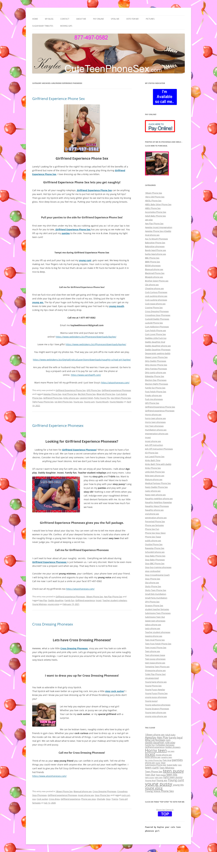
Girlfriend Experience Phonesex (58, 425)
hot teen (170, 751)
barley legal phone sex (155, 254)
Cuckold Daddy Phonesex (157, 319)
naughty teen (166, 757)
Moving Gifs (66, 26)
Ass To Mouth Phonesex (156, 238)
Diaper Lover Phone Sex (156, 357)
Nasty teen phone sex (155, 494)
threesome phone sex (155, 670)
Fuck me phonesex (154, 399)
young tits (178, 784)
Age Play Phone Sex (113, 596)
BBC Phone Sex (152, 257)
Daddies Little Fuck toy (155, 338)
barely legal (176, 737)
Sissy (108, 799)
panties (177, 760)
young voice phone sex (156, 716)
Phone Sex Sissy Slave (155, 532)
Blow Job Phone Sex (106, 394)
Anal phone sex (152, 234)
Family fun (69, 600)
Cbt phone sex (152, 284)
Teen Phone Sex (153, 771)
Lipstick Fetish (86, 397)
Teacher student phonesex (157, 632)
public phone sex (153, 540)
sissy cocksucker (152, 571)
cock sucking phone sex (156, 296)
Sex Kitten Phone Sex (121, 397)
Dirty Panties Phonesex (156, 368)
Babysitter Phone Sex (155, 242)
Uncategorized (152, 678)
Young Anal (150, 780)
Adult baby (170, 734)
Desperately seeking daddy (157, 353)
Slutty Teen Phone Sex (155, 590)
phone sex (150, 762)
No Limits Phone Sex (153, 760)
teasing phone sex (153, 636)
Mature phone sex (153, 479)
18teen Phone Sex (94, 596)
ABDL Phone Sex (153, 208)
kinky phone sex (71, 397)
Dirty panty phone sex (155, 372)
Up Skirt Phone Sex (63, 401)
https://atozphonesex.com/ (115, 382)
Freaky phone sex (153, 395)
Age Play (43, 600)
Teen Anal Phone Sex (155, 639)
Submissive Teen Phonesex (158, 613)
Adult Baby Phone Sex (155, 215)
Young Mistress (39, 604)
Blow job (150, 740)
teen (180, 765)
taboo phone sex (153, 624)
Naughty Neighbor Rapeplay (158, 502)
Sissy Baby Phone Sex (155, 555)
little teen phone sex (154, 475)
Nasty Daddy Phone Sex (156, 487)
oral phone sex (152, 513)
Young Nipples (116, 401)
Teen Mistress (166, 767)
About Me (81, 19)
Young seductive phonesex (157, 704)
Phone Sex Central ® (164, 809)
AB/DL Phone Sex (153, 200)
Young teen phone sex (155, 712)
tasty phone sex (152, 628)
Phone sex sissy (88, 799)
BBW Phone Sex (152, 261)
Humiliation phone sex (155, 429)
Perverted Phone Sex (155, 521)
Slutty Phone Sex (153, 586)
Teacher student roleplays (114, 600)
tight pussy (149, 777)
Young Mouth (102, 401)
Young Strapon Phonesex (157, 708)
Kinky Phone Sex (153, 468)
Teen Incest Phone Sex (155, 647)
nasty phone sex (153, 490)
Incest (99, 600)
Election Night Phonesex (156, 383)
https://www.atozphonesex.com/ (49, 776)
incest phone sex (86, 795)
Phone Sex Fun (152, 529)
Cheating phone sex (154, 288)
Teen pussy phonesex (155, 659)
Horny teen (156, 750)
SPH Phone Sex (152, 601)
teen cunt (152, 767)
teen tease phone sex (155, 662)
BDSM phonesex (153, 265)
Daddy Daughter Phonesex (157, 349)
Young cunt (89, 401)
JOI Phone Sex (151, 452)
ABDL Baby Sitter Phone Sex (158, 204)
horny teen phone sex (155, 418)
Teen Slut (150, 774)
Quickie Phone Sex (154, 544)
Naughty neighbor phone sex (159, 498)
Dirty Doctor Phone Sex (156, 364)
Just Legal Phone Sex (154, 456)
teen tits (171, 774)
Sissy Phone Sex (102, 795)
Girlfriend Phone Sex (52, 397)
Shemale (101, 799)
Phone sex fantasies (154, 525)
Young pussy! (151, 701)
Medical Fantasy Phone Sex (158, 483)
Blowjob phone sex (154, 277)
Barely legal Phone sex (155, 250)
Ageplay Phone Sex (52, 394)
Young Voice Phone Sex (159, 791)
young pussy (158, 784)
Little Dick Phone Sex (155, 471)
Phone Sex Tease (153, 536)
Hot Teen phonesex (154, 425)
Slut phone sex (152, 582)
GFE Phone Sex (94, 390)
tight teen (159, 777)
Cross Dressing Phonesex (52, 624)
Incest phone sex (164, 754)
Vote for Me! (132, 19)
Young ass (78, 401)
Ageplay (150, 737)
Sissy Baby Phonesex (155, 559)
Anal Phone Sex (69, 394)
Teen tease (161, 774)
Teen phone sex (152, 651)
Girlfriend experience (85, 600)
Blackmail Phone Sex (154, 273)
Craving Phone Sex (154, 307)
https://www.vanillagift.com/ (86, 374)
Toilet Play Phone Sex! (155, 674)
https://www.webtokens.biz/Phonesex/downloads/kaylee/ (86, 336)
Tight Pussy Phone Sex (43, 401)
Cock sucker (42, 799)
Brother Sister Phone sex (156, 280)
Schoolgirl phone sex (155, 552)
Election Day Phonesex (155, 380)
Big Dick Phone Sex (87, 394)
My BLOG (49, 19)
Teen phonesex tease (155, 655)
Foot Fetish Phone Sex (155, 391)
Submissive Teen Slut (155, 616)
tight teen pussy (173, 777)
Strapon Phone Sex (154, 605)
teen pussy (173, 771)
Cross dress (54, 799)
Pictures (150, 19)
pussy (158, 763)
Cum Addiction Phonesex (157, 326)
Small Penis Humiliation (156, 597)
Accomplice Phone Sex (155, 212)
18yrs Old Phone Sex (154, 196)
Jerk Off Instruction (154, 445)
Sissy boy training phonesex (158, 567)
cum (168, 740)
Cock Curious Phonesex (156, 292)
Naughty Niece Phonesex (157, 506)
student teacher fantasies (157, 609)
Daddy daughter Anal (155, 341)
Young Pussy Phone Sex (156, 693)
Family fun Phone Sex (155, 387)
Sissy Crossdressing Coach (157, 574)
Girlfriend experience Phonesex (116, 390)
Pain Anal (167, 760)
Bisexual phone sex (83, 791)
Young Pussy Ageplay (155, 689)
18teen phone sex (155, 734)
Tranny (115, 799)
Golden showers (172, 747)
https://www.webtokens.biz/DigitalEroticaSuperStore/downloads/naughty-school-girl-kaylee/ (82, 359)
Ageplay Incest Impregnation (158, 227)
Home (35, 19)
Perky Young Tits (102, 397)
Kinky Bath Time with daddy (158, 464)
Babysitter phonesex (155, 246)
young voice (53, 604)
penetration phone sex (156, 517)
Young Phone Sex (153, 685)
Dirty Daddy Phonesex (155, 361)
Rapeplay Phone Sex (154, 548)
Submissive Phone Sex (155, 764)
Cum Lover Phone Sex (155, 334)
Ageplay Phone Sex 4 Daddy (158, 231)
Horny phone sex (153, 414)
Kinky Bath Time (152, 460)
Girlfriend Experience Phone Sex (58, 98)
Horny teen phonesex (155, 422)
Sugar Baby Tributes (42, 26)
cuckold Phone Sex (154, 322)
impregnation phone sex (156, 433)
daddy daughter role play (160, 742)
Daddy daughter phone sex (158, 345)
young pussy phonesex (156, 697)
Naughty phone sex (154, 510)
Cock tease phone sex (155, 303)
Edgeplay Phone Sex (154, 376)
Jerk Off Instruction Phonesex (159, 448)
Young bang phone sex (156, 681)
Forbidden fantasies (165, 744)
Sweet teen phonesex (155, 620)
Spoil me (115, 19)
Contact (64, 19)
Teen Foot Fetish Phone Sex (158, 643)
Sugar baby (172, 764)
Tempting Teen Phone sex (157, 666)
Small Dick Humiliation (155, 594)
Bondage (160, 740)
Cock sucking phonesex (156, 299)
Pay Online (98, 19)
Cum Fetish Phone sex (155, 330)
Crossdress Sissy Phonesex (157, 315)
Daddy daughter (56, 600)
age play (149, 219)
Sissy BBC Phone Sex (154, 563)
